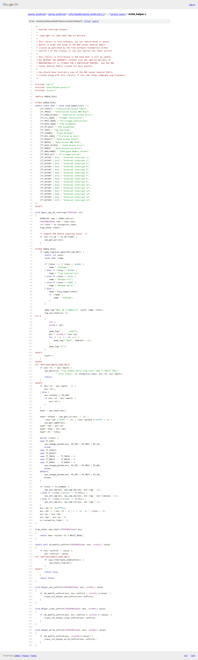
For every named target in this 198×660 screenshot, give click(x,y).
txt (186, 655)
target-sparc (118, 14)
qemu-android (37, 14)
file (87, 21)
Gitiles (17, 655)
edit (95, 21)
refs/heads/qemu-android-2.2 (86, 14)
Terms (33, 655)
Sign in (192, 4)
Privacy (25, 655)
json (192, 655)
